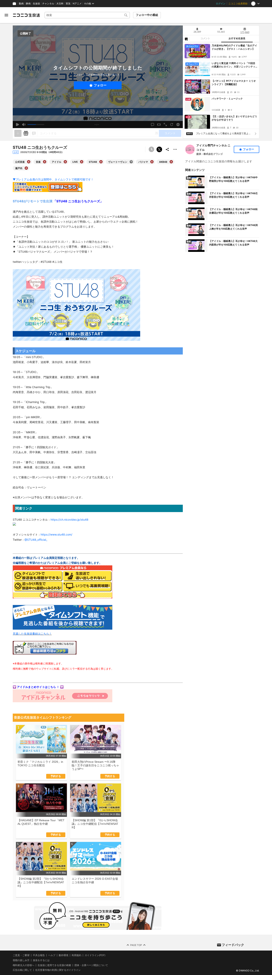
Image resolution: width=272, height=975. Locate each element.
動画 (21, 3)
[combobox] (87, 15)
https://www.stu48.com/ (56, 534)
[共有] (167, 149)
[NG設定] (186, 38)
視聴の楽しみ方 (21, 959)
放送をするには (41, 960)
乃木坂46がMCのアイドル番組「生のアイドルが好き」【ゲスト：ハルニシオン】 (234, 47)
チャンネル (48, 3)
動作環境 (63, 955)
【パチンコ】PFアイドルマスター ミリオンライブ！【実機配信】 (234, 82)
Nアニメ (77, 3)
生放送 (36, 3)
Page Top (136, 944)
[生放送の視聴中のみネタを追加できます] (18, 133)
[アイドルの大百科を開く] (65, 161)
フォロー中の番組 (147, 15)
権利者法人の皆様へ (23, 964)
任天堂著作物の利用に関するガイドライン (58, 970)
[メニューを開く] (6, 15)
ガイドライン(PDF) (95, 955)
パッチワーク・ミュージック (227, 98)
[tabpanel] (221, 85)
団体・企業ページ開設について (91, 965)
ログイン (220, 3)
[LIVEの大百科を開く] (81, 161)
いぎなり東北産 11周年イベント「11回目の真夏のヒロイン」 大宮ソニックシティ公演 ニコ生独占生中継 (233, 65)
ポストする (159, 149)
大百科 (60, 3)
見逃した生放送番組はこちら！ (32, 633)
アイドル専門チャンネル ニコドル (213, 147)
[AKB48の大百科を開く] (171, 161)
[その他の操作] (175, 149)
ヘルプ (51, 955)
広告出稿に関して (22, 969)
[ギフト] (25, 133)
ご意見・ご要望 (21, 955)
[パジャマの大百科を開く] (152, 161)
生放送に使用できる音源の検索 (54, 965)
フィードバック (233, 945)
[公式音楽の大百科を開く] (28, 161)
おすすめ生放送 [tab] (237, 38)
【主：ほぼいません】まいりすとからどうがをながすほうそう (234, 118)
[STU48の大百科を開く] (101, 161)
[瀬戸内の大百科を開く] (26, 168)
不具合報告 (39, 955)
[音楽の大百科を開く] (44, 161)
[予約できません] (151, 149)
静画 (28, 3)
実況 (68, 3)
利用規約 (76, 955)
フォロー (100, 85)
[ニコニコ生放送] (26, 15)
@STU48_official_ (35, 539)
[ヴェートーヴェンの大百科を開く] (131, 161)
